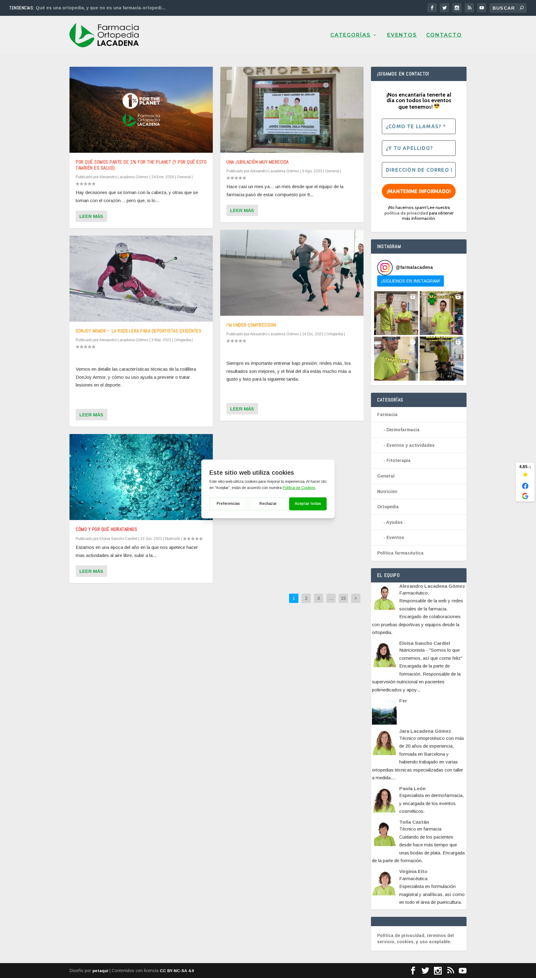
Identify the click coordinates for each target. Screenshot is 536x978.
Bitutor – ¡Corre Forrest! (63, 7)
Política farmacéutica (400, 552)
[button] (396, 313)
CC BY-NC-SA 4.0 (177, 970)
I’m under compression (251, 325)
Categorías (350, 35)
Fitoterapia (398, 460)
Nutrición (172, 539)
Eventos (402, 35)
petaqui (100, 970)
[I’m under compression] (292, 273)
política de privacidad (406, 213)
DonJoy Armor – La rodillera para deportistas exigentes (138, 331)
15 (343, 598)
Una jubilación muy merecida (257, 162)
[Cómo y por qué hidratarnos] (141, 477)
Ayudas (394, 522)
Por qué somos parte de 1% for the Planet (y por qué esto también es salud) (141, 165)
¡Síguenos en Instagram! (410, 280)
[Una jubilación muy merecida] (292, 110)
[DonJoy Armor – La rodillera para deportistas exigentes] (141, 279)
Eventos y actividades (410, 445)
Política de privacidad (400, 935)
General (184, 177)
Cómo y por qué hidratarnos (106, 529)
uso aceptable (435, 941)
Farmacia (387, 414)
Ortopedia (182, 340)
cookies (405, 941)
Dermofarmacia (403, 429)
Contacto (444, 35)
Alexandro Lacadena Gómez (124, 177)
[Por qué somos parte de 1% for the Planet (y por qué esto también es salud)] (141, 110)
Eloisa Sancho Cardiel (118, 539)
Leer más (91, 216)
